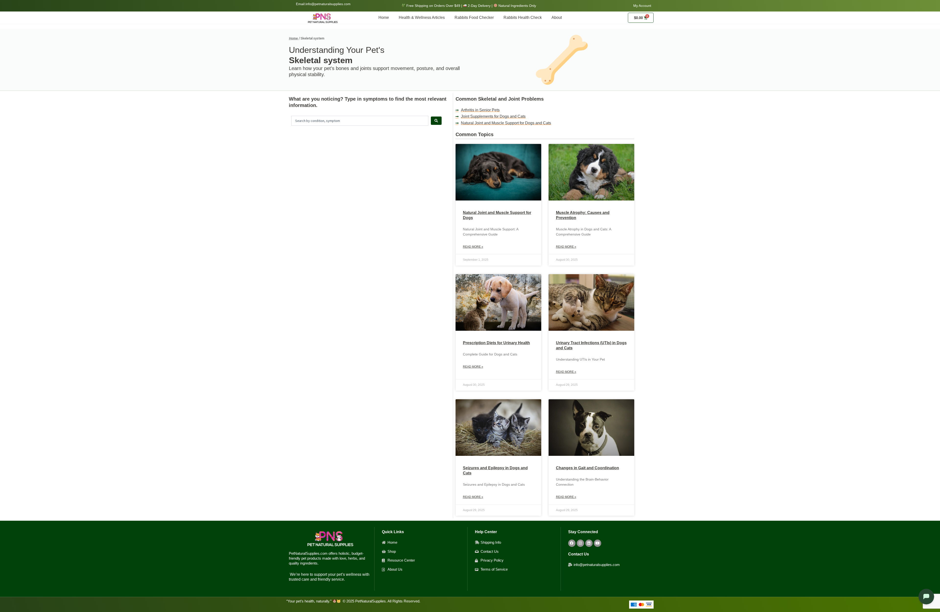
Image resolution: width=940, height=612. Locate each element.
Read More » (473, 246)
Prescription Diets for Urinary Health (496, 343)
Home (383, 17)
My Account (642, 6)
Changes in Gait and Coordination (587, 468)
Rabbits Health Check (523, 17)
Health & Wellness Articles (422, 17)
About (557, 17)
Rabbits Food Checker (474, 17)
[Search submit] (436, 121)
